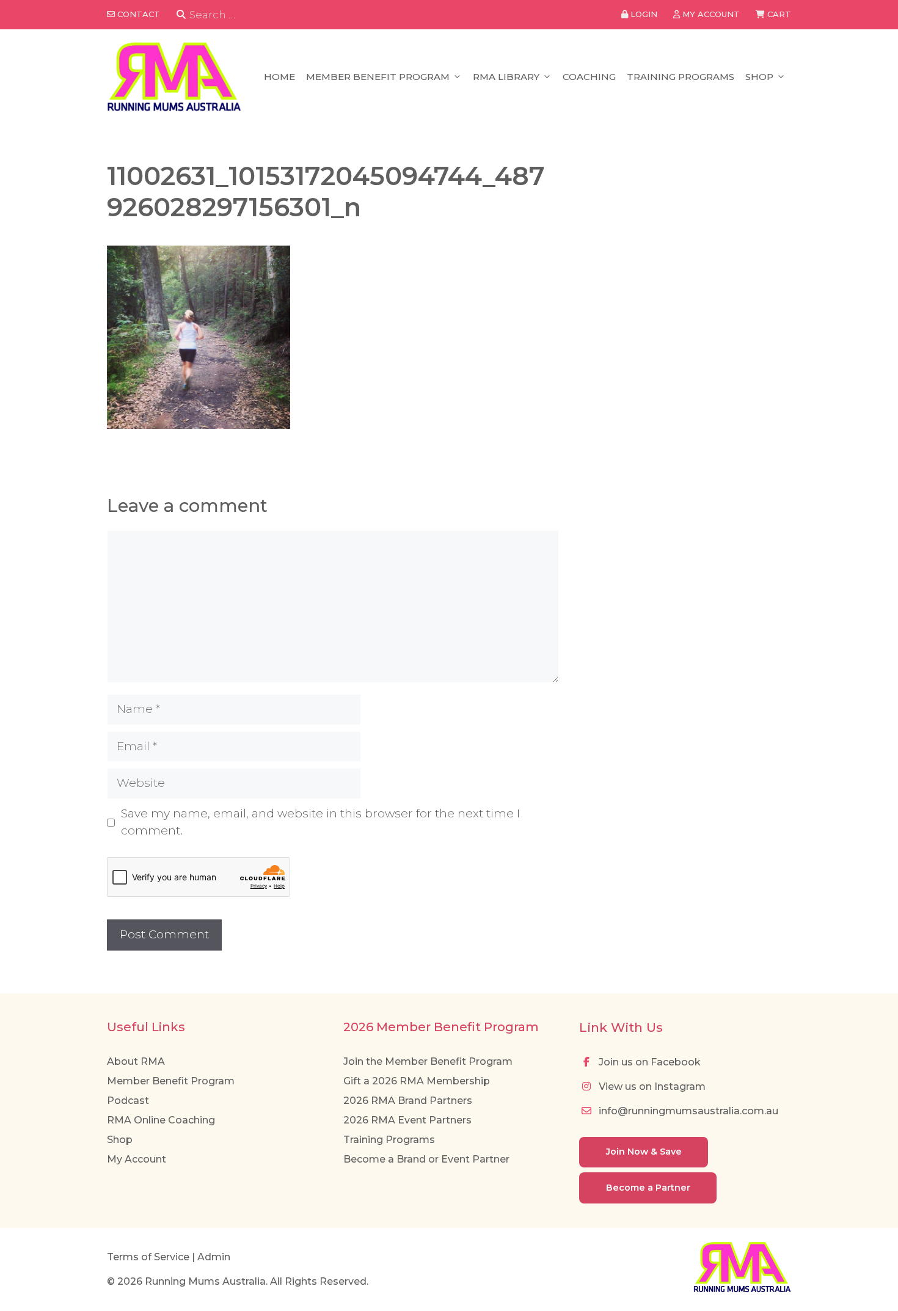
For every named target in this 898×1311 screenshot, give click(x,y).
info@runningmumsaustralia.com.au (687, 1111)
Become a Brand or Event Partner (426, 1159)
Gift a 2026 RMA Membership (416, 1081)
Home (279, 76)
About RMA (136, 1061)
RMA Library (506, 76)
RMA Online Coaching (161, 1120)
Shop (759, 76)
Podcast (128, 1100)
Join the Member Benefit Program (428, 1061)
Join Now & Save (644, 1151)
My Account (136, 1159)
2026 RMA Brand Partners (407, 1100)
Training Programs (680, 76)
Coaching (589, 76)
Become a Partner (648, 1187)
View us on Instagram (651, 1086)
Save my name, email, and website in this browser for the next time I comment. (320, 822)
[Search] (181, 15)
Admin (213, 1257)
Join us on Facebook (648, 1062)
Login (642, 14)
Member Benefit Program (378, 76)
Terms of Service (148, 1257)
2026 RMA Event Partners (407, 1120)
